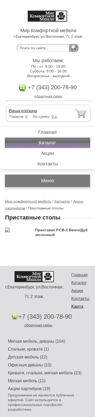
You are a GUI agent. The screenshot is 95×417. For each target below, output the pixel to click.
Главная (47, 132)
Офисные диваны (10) (29, 365)
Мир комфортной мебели (28, 201)
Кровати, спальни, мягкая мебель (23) (45, 373)
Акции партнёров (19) (29, 388)
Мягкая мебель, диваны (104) (36, 341)
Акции (47, 153)
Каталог (47, 142)
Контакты (47, 163)
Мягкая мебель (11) (26, 381)
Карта (77, 306)
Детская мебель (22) (27, 357)
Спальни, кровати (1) (28, 349)
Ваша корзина (23, 111)
